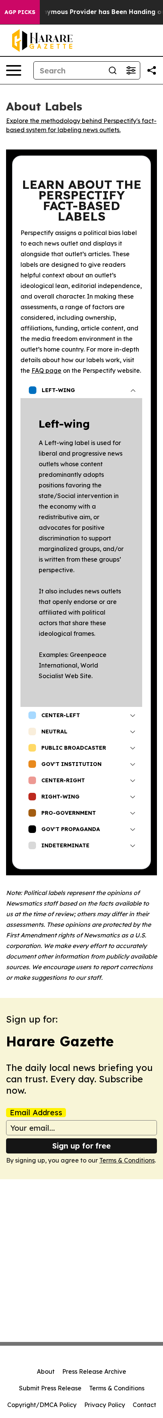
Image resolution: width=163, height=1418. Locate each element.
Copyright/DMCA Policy (42, 1405)
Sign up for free (81, 1145)
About (46, 1371)
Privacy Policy (104, 1405)
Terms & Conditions (127, 1160)
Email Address (36, 1112)
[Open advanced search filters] (131, 70)
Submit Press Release (50, 1388)
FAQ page (46, 370)
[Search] (112, 70)
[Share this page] (151, 70)
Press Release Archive (94, 1371)
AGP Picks (20, 12)
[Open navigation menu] (13, 70)
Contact (144, 1405)
